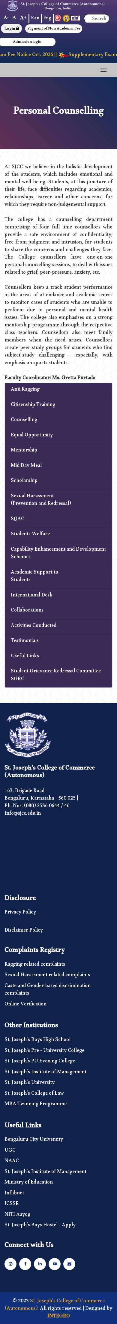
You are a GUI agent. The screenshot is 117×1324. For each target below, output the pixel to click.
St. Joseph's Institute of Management (45, 1073)
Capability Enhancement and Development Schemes (58, 554)
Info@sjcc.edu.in (22, 814)
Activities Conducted (33, 627)
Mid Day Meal (26, 467)
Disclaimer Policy (23, 932)
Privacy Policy (20, 913)
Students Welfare (30, 535)
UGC (10, 1152)
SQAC (17, 520)
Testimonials (25, 642)
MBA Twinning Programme (35, 1105)
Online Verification (25, 1005)
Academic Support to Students (34, 577)
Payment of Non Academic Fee (53, 29)
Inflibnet (14, 1194)
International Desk (31, 596)
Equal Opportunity (32, 436)
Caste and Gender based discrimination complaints (47, 991)
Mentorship (24, 451)
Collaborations (27, 611)
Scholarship (24, 482)
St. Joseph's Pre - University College (44, 1052)
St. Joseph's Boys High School (37, 1041)
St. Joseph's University (29, 1084)
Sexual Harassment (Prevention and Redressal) (41, 501)
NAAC (11, 1162)
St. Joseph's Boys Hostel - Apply (40, 1226)
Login (10, 29)
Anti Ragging (25, 391)
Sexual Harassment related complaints (47, 976)
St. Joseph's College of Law (34, 1095)
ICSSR (11, 1205)
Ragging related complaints (34, 966)
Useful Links (25, 657)
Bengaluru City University (33, 1141)
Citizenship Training (33, 406)
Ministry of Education (28, 1183)
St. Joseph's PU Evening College (39, 1062)
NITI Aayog (17, 1216)
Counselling (24, 421)
